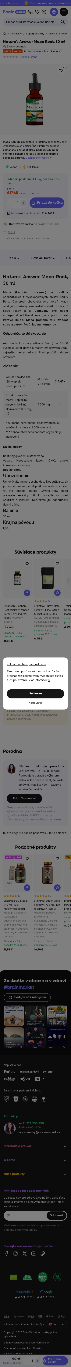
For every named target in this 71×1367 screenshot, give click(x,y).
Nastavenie (36, 702)
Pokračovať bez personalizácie (26, 664)
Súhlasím (35, 693)
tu (49, 680)
